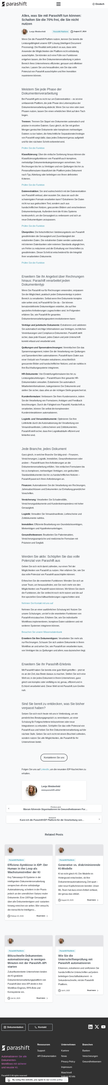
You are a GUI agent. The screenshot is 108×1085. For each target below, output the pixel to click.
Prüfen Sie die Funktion (33, 148)
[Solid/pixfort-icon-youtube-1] (103, 1026)
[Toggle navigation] (58, 4)
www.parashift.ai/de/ (50, 790)
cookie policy (56, 1080)
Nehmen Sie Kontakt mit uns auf (37, 603)
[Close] (65, 1079)
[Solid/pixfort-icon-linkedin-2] (90, 1026)
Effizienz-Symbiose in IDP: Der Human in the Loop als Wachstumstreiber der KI (28, 868)
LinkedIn (45, 769)
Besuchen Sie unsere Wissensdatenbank (42, 632)
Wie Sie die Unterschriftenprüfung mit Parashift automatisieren (75, 959)
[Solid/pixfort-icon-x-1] (97, 1026)
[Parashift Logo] (15, 1048)
